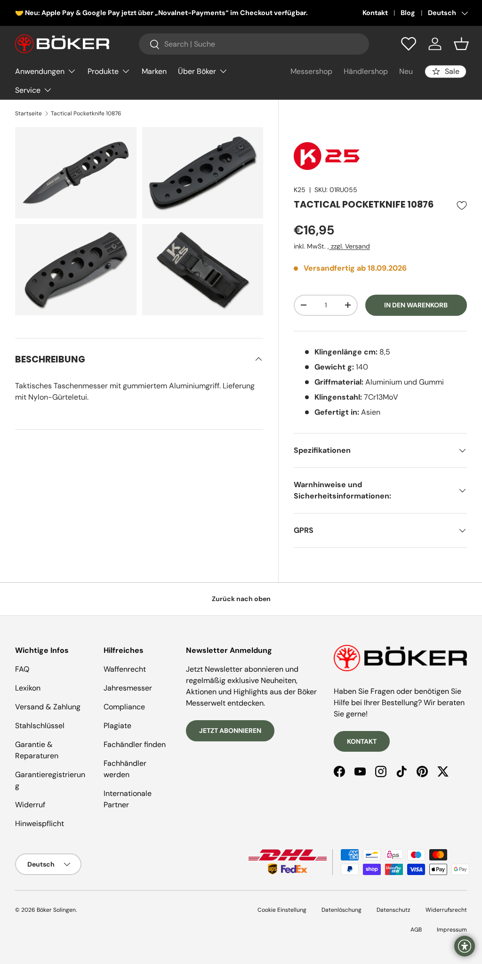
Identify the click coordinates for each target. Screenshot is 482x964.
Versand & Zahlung (47, 707)
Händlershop (366, 71)
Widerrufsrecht (446, 910)
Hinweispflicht (39, 823)
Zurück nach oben (241, 598)
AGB (416, 929)
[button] (461, 43)
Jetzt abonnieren (230, 730)
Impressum (452, 929)
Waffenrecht (125, 669)
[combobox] (254, 44)
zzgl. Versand (349, 246)
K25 (299, 189)
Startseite (28, 113)
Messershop (311, 71)
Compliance (124, 707)
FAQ (22, 669)
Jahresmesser (128, 688)
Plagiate (117, 726)
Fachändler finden (135, 744)
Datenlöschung (341, 910)
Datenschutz (393, 910)
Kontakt (375, 12)
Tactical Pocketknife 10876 (86, 113)
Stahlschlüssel (39, 726)
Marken (154, 71)
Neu (406, 71)
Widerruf (30, 805)
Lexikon (27, 688)
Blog (408, 12)
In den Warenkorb (416, 305)
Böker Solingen (56, 910)
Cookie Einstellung (281, 910)
